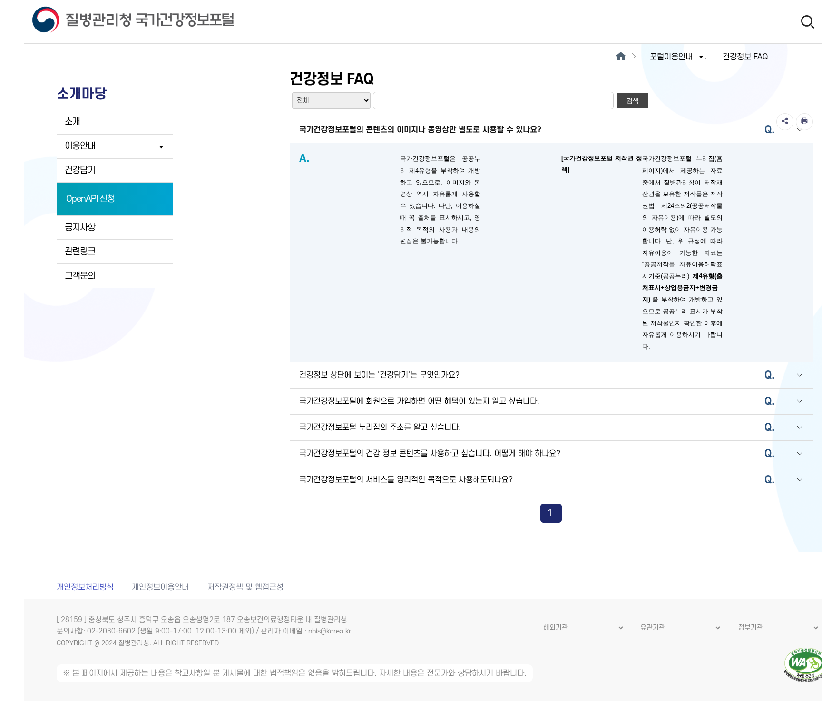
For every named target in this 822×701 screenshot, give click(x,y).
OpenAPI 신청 (90, 199)
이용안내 (80, 146)
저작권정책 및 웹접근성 (245, 587)
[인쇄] (804, 121)
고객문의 (80, 276)
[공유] (784, 121)
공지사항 (80, 228)
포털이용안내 (671, 57)
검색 (632, 100)
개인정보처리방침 (85, 587)
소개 (72, 122)
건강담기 (80, 170)
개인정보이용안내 (160, 587)
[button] (799, 131)
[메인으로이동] (620, 57)
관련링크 (80, 252)
